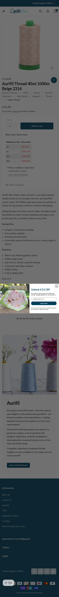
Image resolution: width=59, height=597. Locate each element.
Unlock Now (44, 303)
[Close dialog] (56, 286)
